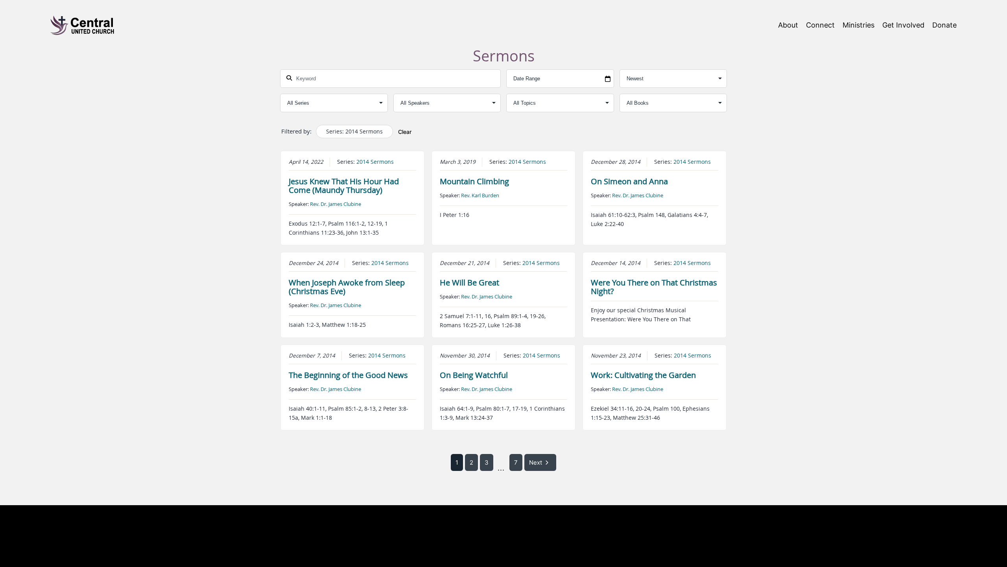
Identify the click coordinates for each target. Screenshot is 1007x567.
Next (535, 462)
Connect (820, 25)
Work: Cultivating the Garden (643, 375)
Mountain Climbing (474, 181)
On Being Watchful (474, 375)
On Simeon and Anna (629, 181)
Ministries (858, 25)
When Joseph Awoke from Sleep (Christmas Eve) (347, 286)
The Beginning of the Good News (348, 375)
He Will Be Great (469, 282)
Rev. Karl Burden (480, 195)
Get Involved (903, 25)
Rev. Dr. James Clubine (335, 204)
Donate (944, 25)
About (788, 25)
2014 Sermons (375, 161)
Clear (404, 131)
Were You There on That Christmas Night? (654, 286)
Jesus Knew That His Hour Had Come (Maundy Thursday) (344, 185)
